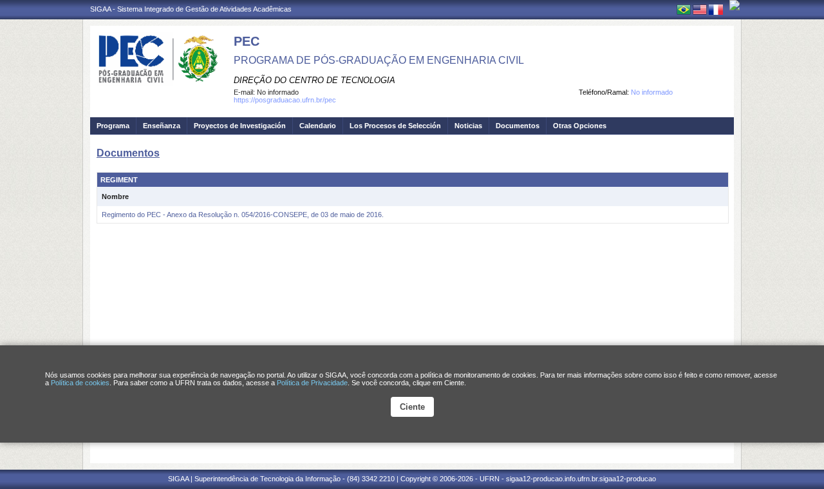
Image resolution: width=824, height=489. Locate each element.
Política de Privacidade (312, 383)
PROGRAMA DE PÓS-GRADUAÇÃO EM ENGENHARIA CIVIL (379, 60)
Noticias (468, 125)
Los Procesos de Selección (395, 125)
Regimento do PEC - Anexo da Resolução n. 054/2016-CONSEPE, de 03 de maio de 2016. (243, 214)
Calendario (317, 125)
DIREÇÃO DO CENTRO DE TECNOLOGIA (314, 80)
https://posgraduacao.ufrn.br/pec (285, 100)
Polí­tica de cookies (80, 383)
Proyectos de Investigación (240, 125)
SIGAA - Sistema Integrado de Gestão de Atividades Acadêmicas (191, 9)
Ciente (412, 407)
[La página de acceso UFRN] (734, 5)
